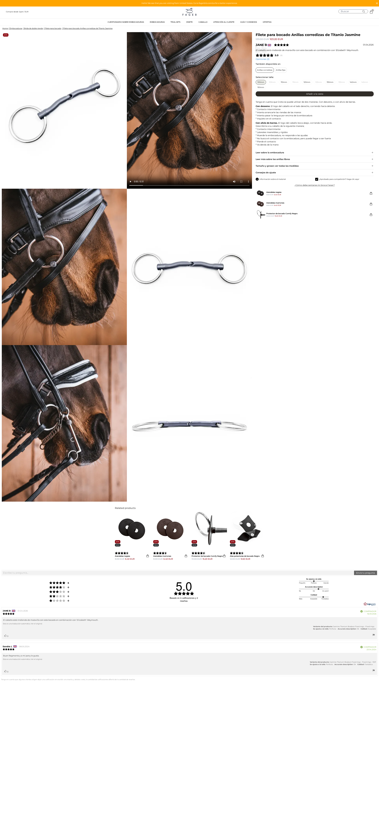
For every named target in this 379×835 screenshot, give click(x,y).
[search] (354, 11)
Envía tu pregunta (365, 573)
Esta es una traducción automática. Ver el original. (22, 624)
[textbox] (177, 573)
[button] (189, 3)
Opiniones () (262, 59)
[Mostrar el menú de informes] (373, 635)
